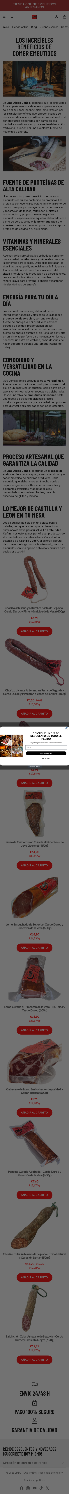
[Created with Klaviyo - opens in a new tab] (34, 766)
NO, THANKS (46, 758)
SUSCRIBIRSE (46, 753)
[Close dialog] (67, 728)
